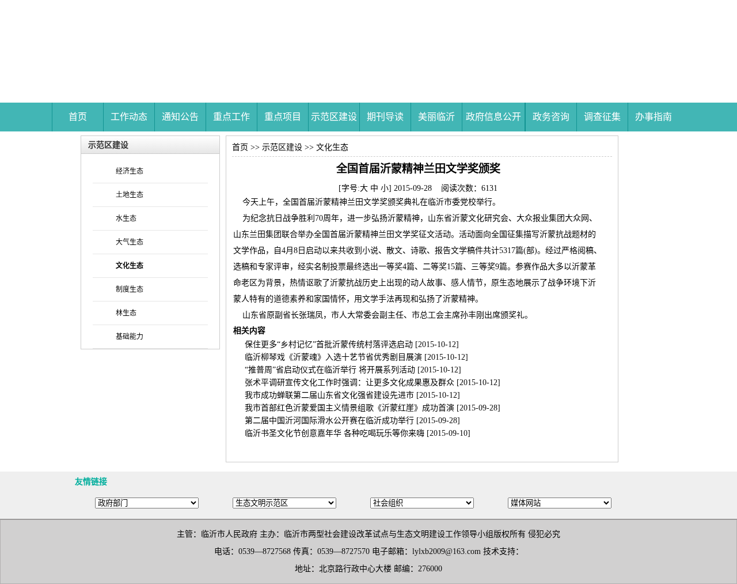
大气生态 (129, 242)
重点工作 (231, 117)
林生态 (126, 313)
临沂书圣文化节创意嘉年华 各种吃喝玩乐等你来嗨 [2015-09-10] (357, 433)
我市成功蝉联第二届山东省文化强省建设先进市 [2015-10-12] (352, 395)
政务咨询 (551, 117)
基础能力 (129, 337)
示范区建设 (334, 117)
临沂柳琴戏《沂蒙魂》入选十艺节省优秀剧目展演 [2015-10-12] (356, 357)
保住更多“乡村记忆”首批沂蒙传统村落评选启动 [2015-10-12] (352, 344)
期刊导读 (385, 117)
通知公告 (180, 117)
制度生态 (129, 289)
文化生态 (332, 147)
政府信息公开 (493, 117)
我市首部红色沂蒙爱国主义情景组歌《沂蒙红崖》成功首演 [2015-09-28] (372, 408)
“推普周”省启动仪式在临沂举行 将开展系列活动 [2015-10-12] (353, 370)
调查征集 (602, 117)
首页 (78, 117)
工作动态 (129, 117)
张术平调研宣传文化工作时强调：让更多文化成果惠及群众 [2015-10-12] (372, 382)
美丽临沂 (436, 117)
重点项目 (282, 117)
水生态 (126, 218)
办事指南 (653, 117)
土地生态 (129, 195)
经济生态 (129, 171)
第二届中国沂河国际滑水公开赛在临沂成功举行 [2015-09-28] (352, 420)
